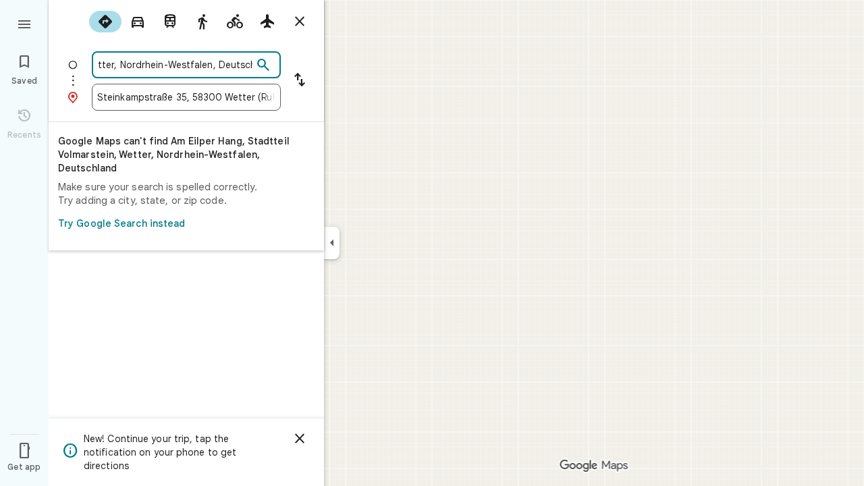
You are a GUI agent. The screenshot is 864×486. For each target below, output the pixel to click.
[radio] (105, 21)
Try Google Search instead (122, 223)
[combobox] (174, 64)
